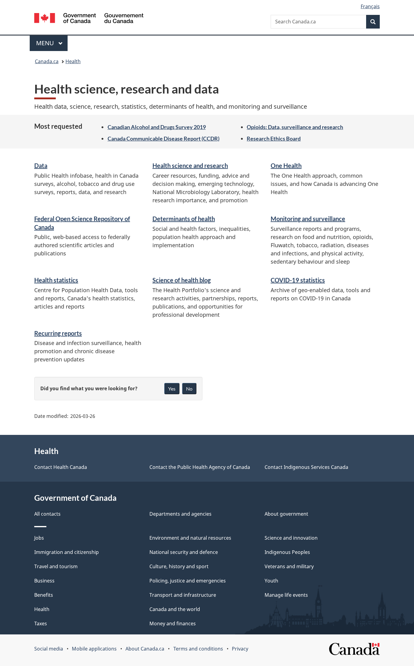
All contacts (47, 514)
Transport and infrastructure (182, 595)
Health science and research (190, 165)
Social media (48, 648)
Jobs (39, 538)
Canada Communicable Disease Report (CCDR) (163, 138)
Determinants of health (183, 218)
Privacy (240, 648)
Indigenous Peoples (287, 552)
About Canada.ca (144, 648)
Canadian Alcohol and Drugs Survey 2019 (157, 127)
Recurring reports (58, 333)
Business (44, 580)
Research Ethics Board (274, 138)
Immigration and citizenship (66, 552)
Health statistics (56, 280)
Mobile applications (94, 648)
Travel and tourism (56, 566)
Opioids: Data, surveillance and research (295, 127)
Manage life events (286, 595)
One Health (286, 165)
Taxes (40, 623)
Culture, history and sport (179, 566)
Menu (45, 43)
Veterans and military (289, 566)
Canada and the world (174, 609)
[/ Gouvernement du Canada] (88, 19)
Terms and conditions (198, 648)
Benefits (43, 595)
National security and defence (183, 552)
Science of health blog (181, 280)
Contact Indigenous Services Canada (306, 467)
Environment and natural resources (190, 538)
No (189, 388)
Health (73, 61)
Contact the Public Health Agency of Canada (199, 467)
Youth (271, 580)
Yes (171, 388)
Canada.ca (46, 61)
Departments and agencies (180, 514)
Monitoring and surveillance (308, 218)
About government (286, 514)
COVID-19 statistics (298, 280)
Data (40, 165)
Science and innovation (291, 538)
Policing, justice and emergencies (187, 580)
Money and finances (172, 623)
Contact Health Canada (60, 467)
